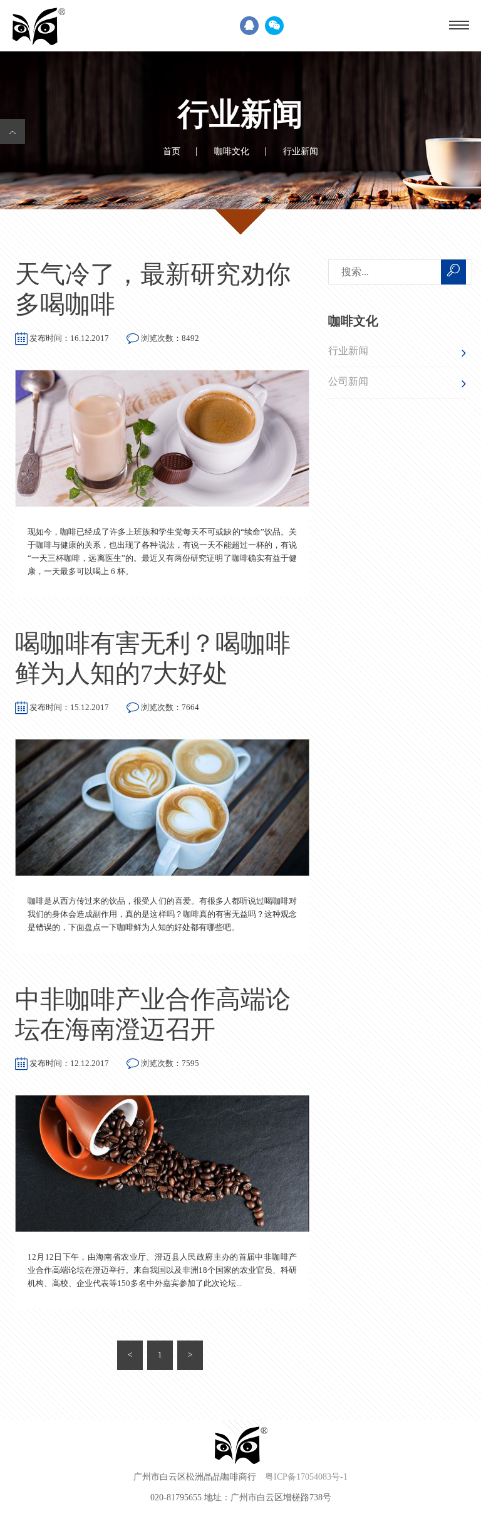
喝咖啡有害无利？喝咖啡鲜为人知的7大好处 (153, 658)
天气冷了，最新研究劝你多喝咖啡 (153, 289)
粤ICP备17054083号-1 (306, 1477)
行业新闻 (348, 350)
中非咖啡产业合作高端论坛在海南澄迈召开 (153, 1014)
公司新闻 (348, 381)
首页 (171, 151)
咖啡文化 (231, 151)
